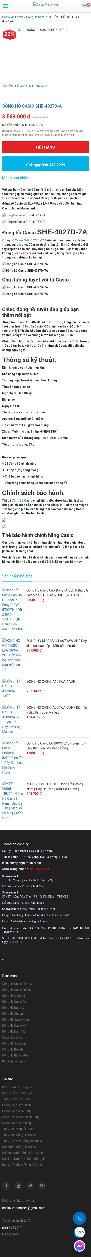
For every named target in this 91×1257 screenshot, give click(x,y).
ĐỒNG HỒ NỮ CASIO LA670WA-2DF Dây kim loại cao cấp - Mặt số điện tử (56, 643)
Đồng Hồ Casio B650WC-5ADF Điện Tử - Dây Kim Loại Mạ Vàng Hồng (56, 745)
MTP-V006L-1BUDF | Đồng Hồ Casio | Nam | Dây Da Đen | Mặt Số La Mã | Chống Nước (54, 786)
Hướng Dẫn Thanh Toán (18, 1093)
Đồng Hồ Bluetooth (15, 1055)
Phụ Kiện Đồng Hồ (14, 1061)
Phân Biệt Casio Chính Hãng (21, 1117)
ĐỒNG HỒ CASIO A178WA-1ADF (50, 682)
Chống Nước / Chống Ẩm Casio (23, 1153)
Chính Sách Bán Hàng (16, 1123)
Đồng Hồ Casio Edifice (17, 989)
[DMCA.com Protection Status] (3, 959)
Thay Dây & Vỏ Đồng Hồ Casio (22, 1141)
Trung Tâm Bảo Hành (16, 1099)
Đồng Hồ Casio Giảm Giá (18, 984)
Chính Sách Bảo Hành (16, 1105)
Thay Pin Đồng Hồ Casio (18, 1129)
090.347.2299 (12, 1228)
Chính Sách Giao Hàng (17, 1111)
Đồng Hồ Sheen (12, 1013)
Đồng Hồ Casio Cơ (14, 1001)
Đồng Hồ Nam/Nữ (14, 1031)
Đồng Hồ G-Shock (14, 995)
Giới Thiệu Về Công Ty (17, 1087)
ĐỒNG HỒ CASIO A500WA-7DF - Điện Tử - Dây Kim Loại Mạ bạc (56, 710)
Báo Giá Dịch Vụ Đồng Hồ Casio (22, 1164)
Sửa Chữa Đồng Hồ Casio (19, 1147)
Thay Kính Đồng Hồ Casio (19, 1135)
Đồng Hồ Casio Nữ (14, 1025)
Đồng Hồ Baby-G (13, 1007)
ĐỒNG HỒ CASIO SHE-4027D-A (32, 106)
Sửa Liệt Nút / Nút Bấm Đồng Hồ (24, 1158)
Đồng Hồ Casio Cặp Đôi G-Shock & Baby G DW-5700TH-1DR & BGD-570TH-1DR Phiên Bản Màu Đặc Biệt (57, 593)
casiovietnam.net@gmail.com (24, 1208)
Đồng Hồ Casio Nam (15, 1019)
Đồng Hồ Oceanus (14, 1043)
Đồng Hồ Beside (12, 1049)
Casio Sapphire (12, 1037)
